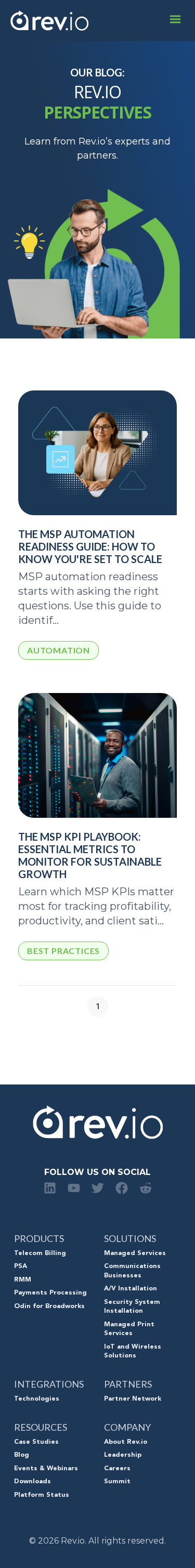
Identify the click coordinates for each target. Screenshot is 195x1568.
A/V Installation (130, 1289)
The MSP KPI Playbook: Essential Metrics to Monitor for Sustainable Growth (90, 855)
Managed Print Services (129, 1329)
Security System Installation (132, 1307)
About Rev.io (125, 1442)
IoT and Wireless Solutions (132, 1352)
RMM (22, 1280)
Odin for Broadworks (49, 1306)
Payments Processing (50, 1293)
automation (58, 650)
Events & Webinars (46, 1469)
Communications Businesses (132, 1271)
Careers (117, 1469)
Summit (117, 1482)
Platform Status (41, 1495)
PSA (20, 1266)
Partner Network (132, 1399)
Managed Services (135, 1253)
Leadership (122, 1455)
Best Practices (63, 951)
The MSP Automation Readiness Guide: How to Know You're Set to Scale (90, 546)
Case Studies (36, 1442)
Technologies (36, 1399)
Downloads (32, 1482)
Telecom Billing (40, 1253)
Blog (21, 1455)
